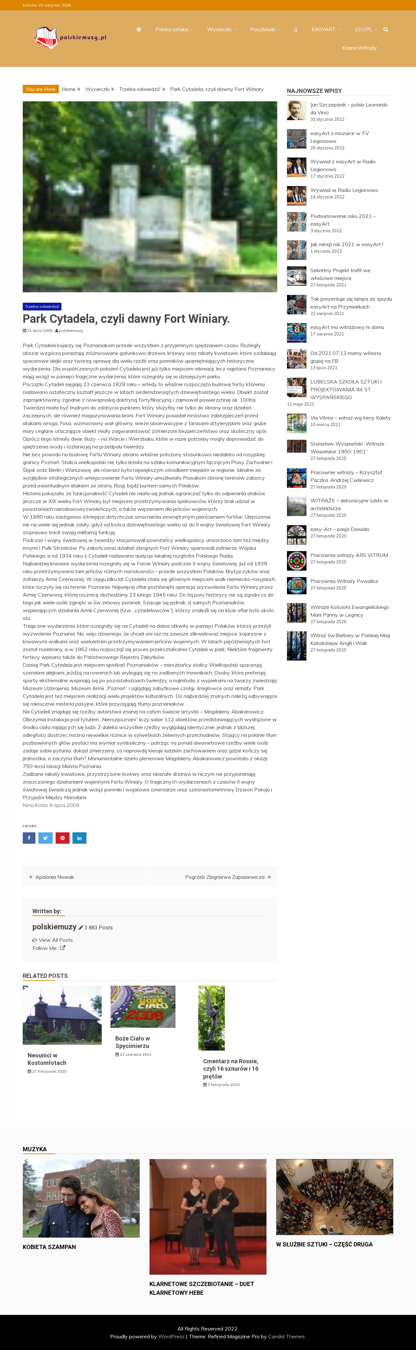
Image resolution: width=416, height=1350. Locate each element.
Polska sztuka (172, 29)
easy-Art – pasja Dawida (339, 529)
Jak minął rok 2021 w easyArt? (347, 244)
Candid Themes (286, 1336)
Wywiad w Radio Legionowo (344, 190)
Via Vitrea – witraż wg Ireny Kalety (350, 417)
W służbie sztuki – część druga (324, 1244)
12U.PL (363, 29)
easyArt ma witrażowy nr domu (347, 327)
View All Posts (56, 940)
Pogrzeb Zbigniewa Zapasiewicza (225, 877)
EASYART (324, 29)
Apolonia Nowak (54, 877)
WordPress (171, 1336)
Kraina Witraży (359, 47)
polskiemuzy (54, 926)
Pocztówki (262, 29)
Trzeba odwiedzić (42, 306)
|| (295, 29)
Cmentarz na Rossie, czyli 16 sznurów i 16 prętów (230, 1069)
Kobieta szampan (49, 1246)
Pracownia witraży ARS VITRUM (349, 555)
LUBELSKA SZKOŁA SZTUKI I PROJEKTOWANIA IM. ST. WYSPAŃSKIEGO (346, 389)
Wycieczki (219, 29)
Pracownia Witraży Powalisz (344, 581)
